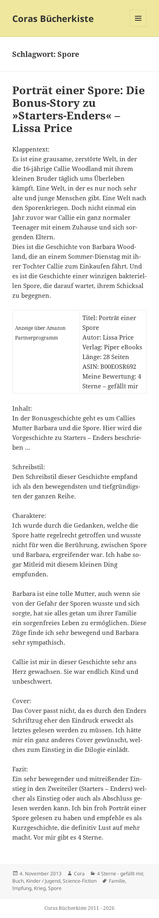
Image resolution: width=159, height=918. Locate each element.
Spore (55, 888)
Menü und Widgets (138, 26)
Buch (18, 880)
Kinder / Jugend (43, 880)
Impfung (21, 888)
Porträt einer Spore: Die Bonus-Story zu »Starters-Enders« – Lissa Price (78, 108)
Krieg (40, 888)
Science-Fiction (80, 880)
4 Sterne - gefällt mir (120, 873)
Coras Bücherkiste (53, 18)
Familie (117, 880)
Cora (79, 873)
